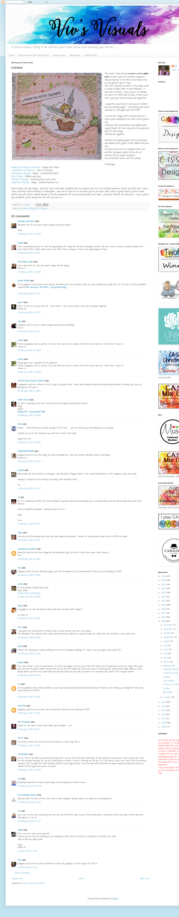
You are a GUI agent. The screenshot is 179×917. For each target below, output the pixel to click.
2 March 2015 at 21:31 (26, 867)
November (168, 629)
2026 (163, 576)
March (166, 661)
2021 (163, 596)
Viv (18, 811)
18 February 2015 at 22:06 (29, 234)
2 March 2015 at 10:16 (27, 851)
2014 (163, 702)
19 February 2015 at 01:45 (28, 293)
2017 (163, 613)
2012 (163, 710)
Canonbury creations (26, 549)
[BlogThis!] (39, 204)
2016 (163, 617)
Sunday (166, 688)
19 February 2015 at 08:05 (29, 350)
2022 (163, 592)
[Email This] (36, 204)
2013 (163, 706)
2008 (163, 726)
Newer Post (17, 878)
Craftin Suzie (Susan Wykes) (30, 380)
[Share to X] (42, 204)
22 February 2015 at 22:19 (29, 802)
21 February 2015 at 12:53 (28, 713)
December (168, 625)
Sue (19, 321)
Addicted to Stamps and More (25, 167)
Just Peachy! (168, 680)
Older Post (144, 878)
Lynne (20, 302)
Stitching (43, 208)
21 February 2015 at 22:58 (29, 770)
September (168, 637)
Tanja (19, 532)
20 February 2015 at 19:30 (29, 637)
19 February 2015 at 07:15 (28, 331)
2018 (163, 609)
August (166, 641)
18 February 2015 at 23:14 (28, 253)
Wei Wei (21, 705)
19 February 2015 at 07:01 (28, 312)
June (166, 649)
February (167, 666)
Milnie (20, 830)
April (165, 657)
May (165, 653)
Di (18, 497)
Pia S (19, 627)
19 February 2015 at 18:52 (28, 596)
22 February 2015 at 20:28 (29, 786)
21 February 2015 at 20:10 (28, 745)
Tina (19, 860)
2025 (163, 580)
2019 (163, 605)
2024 (163, 584)
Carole (20, 243)
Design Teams (59, 55)
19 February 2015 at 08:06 (29, 372)
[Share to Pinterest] (47, 204)
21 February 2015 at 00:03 (28, 675)
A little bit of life (170, 673)
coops (19, 605)
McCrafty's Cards (25, 261)
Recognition (75, 55)
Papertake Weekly (20, 182)
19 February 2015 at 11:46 (28, 524)
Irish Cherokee (23, 722)
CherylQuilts (22, 754)
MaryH (20, 662)
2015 (163, 621)
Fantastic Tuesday (20, 179)
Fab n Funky (17, 176)
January (167, 697)
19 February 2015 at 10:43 (28, 488)
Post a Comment (22, 873)
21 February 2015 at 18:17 (28, 729)
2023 (163, 588)
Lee (19, 778)
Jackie (20, 340)
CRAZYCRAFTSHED (25, 451)
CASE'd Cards (90, 55)
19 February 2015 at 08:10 (28, 391)
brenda (20, 470)
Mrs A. (20, 738)
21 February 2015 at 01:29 (28, 697)
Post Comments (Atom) (34, 883)
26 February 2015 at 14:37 (28, 821)
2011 (163, 714)
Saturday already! (171, 669)
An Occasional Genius (26, 795)
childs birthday (28, 208)
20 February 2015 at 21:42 (28, 653)
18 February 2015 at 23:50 (29, 272)
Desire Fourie (23, 399)
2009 (163, 722)
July (165, 645)
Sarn (19, 424)
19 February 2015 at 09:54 (29, 442)
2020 (163, 601)
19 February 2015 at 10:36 (28, 461)
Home (11, 55)
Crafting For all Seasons (23, 170)
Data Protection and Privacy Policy (33, 55)
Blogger (115, 898)
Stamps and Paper (25, 221)
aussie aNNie (23, 280)
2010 (163, 718)
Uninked (166, 677)
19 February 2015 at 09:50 (29, 415)
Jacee (20, 584)
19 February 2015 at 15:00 (28, 559)
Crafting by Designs (20, 173)
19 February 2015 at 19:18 (28, 618)
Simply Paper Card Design (28, 593)
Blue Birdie (167, 692)
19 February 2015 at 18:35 (28, 575)
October (167, 633)
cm (18, 684)
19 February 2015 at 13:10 (28, 540)
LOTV (37, 208)
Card (20, 208)
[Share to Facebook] (44, 204)
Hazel (19, 646)
